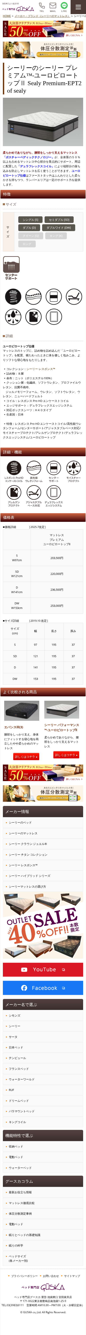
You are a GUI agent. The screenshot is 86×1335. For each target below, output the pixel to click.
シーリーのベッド (20, 822)
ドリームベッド (19, 1101)
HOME (7, 16)
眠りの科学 (16, 1245)
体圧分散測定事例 (20, 1213)
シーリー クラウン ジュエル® (28, 844)
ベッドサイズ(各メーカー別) (18, 1258)
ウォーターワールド (22, 1079)
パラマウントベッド (22, 1111)
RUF (11, 1090)
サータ (13, 1037)
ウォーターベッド (20, 1168)
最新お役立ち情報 (20, 1192)
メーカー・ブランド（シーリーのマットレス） (42, 16)
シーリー (14, 1026)
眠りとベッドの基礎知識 (24, 1235)
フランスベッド (19, 1069)
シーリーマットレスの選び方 (27, 886)
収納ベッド (16, 1146)
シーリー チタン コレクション (28, 855)
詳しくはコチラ (25, 757)
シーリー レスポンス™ (40, 369)
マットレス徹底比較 (22, 1203)
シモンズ (14, 1015)
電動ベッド (16, 1157)
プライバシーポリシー (24, 1276)
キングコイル (17, 1122)
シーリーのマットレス (23, 833)
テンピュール (17, 1058)
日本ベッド (16, 1047)
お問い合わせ (51, 1276)
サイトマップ (72, 1276)
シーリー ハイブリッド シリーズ (29, 876)
